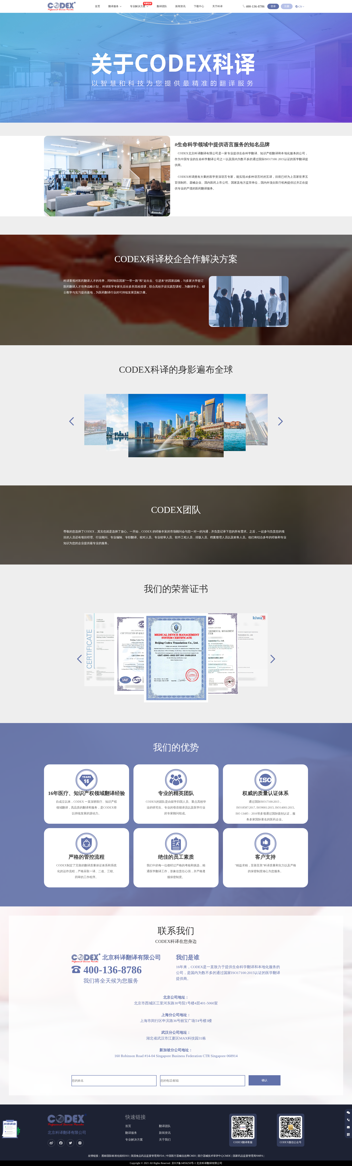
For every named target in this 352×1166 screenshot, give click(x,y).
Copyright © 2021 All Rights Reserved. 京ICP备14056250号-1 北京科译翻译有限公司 (176, 1163)
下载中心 (199, 6)
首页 (97, 6)
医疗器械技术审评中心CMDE (214, 1155)
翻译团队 (162, 6)
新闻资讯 (180, 6)
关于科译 (217, 6)
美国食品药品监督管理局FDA (147, 1155)
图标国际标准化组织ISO (115, 1155)
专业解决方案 (137, 6)
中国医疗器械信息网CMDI (181, 1155)
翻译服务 (113, 6)
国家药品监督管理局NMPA (248, 1155)
